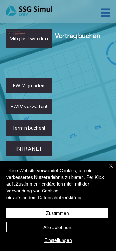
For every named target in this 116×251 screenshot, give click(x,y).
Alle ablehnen (57, 227)
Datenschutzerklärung (60, 197)
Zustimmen (57, 213)
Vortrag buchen (77, 36)
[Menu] (105, 12)
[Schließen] (107, 169)
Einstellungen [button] (58, 240)
